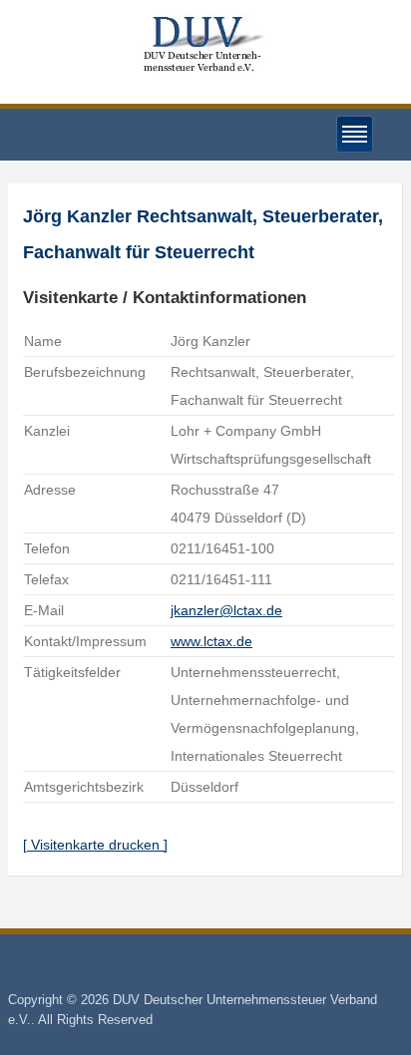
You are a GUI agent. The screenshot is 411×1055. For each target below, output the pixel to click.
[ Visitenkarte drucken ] (95, 845)
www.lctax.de (211, 641)
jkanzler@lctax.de (226, 610)
